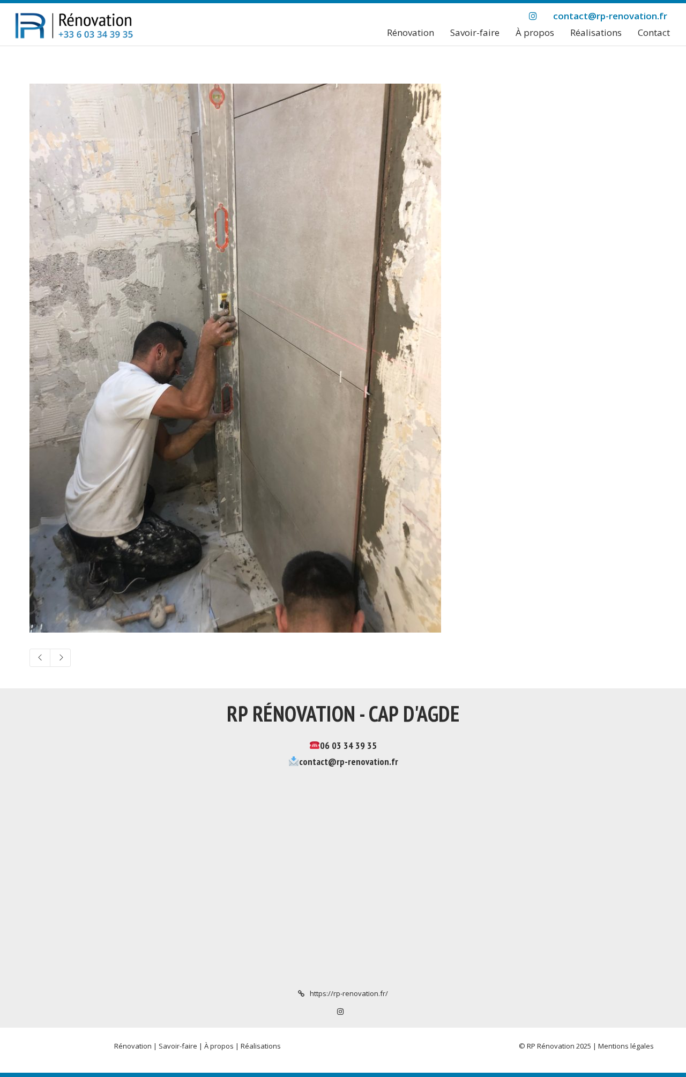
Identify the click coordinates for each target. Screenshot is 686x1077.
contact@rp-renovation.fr (348, 761)
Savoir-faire (178, 1046)
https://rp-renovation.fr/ (349, 993)
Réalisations (261, 1046)
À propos (219, 1046)
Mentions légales (626, 1046)
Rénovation (133, 1046)
